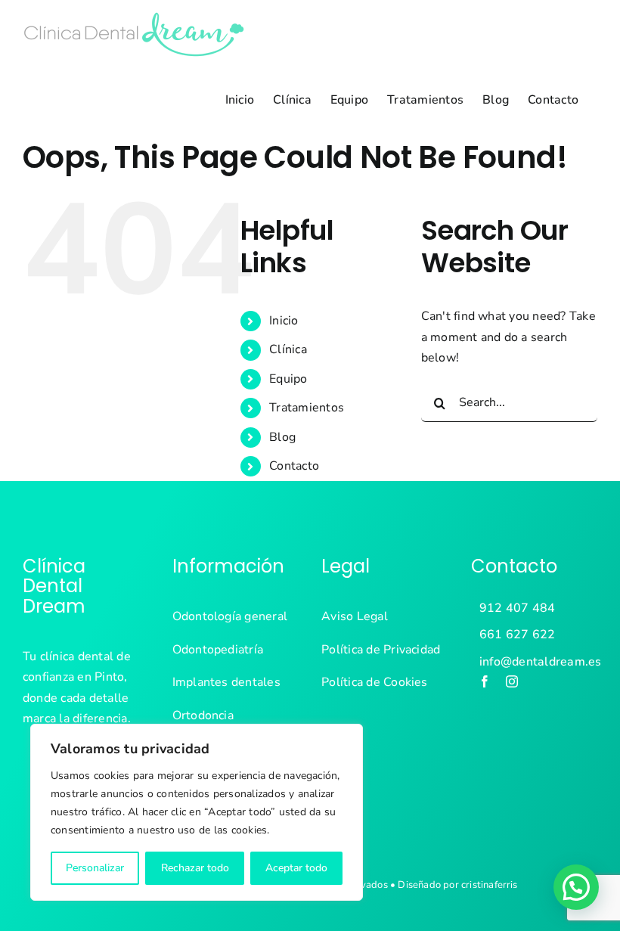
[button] (576, 887)
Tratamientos (306, 407)
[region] (196, 812)
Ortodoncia (203, 715)
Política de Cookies (374, 682)
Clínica (288, 349)
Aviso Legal (354, 616)
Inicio (283, 320)
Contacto (294, 466)
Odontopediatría (218, 649)
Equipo (288, 379)
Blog (282, 437)
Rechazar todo (195, 868)
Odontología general (230, 616)
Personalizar (95, 868)
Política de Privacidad (380, 649)
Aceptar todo (296, 868)
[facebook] (485, 681)
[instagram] (512, 681)
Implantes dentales (226, 682)
